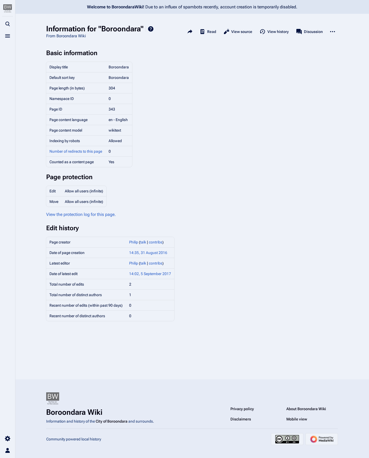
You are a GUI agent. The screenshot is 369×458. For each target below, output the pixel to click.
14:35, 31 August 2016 (148, 252)
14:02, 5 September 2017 (150, 274)
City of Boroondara (112, 421)
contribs (155, 242)
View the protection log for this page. (81, 214)
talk (143, 242)
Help (150, 29)
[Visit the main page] (7, 8)
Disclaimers (240, 419)
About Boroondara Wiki (306, 409)
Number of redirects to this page (75, 151)
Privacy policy (242, 409)
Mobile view (296, 419)
